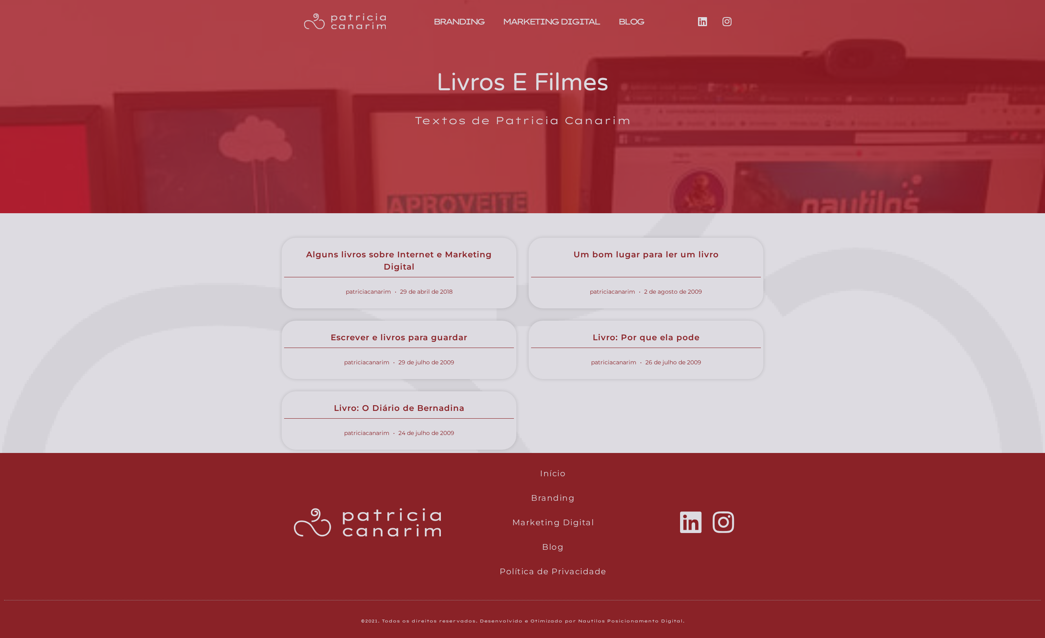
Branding (458, 21)
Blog (630, 21)
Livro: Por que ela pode (646, 337)
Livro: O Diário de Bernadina (399, 408)
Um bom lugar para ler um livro (646, 254)
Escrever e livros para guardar (399, 337)
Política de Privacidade (553, 571)
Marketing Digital (550, 21)
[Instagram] (727, 21)
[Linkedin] (702, 21)
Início (553, 473)
